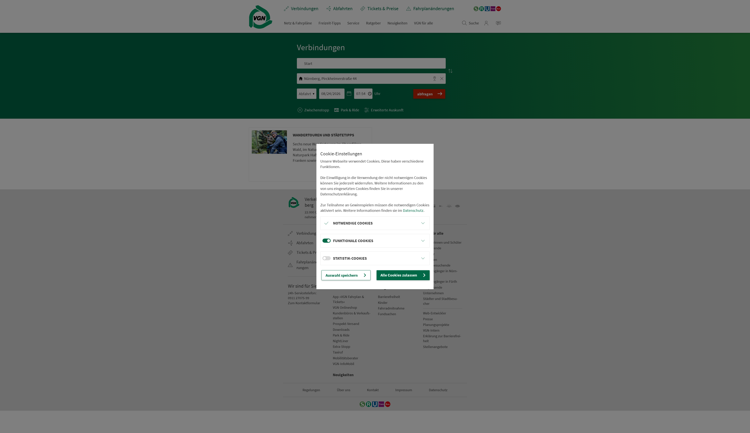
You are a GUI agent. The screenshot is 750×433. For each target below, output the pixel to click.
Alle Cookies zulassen (398, 275)
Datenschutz (413, 210)
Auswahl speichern (342, 275)
